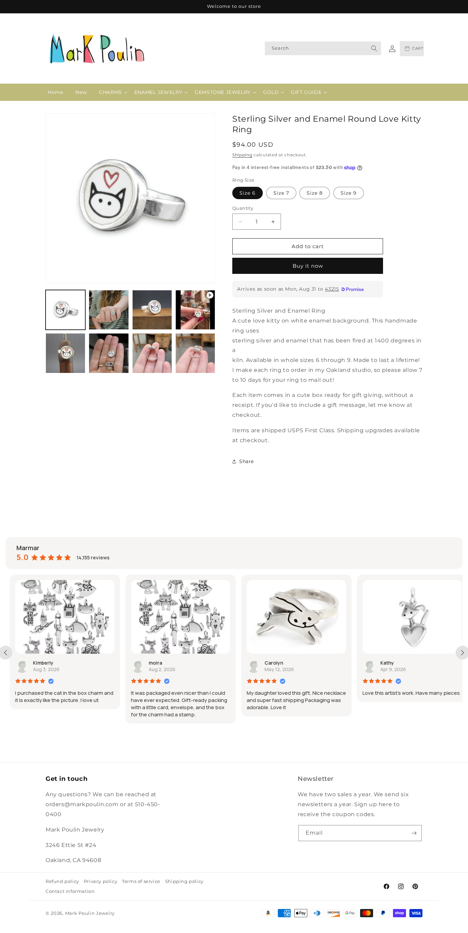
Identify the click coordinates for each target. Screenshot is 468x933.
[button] (110, 92)
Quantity (242, 208)
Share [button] (246, 461)
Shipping (242, 154)
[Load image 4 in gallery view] (65, 353)
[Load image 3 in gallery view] (152, 310)
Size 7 (281, 193)
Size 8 (315, 193)
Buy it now (308, 266)
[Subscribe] (413, 833)
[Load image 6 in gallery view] (152, 353)
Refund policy (62, 881)
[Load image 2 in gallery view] (108, 310)
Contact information (70, 891)
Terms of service (141, 881)
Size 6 (247, 193)
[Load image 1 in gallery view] (65, 310)
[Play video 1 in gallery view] (195, 310)
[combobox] (323, 48)
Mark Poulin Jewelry (90, 913)
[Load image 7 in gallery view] (195, 353)
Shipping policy (184, 881)
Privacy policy (100, 881)
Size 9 (349, 193)
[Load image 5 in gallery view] (108, 353)
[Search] (374, 48)
